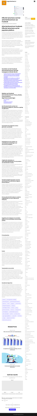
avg (25, 132)
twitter (26, 327)
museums (26, 262)
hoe (25, 209)
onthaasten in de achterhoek (29, 278)
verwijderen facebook (28, 354)
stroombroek (27, 320)
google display (27, 191)
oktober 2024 (27, 84)
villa (25, 355)
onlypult (26, 276)
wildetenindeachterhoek (28, 369)
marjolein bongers (28, 241)
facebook (3, 299)
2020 (25, 118)
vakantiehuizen (27, 344)
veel (25, 352)
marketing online (27, 245)
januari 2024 (27, 97)
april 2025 (26, 76)
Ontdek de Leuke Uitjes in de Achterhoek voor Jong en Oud (30, 43)
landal (26, 231)
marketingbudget (5, 311)
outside (26, 283)
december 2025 (27, 65)
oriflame (26, 280)
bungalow (26, 148)
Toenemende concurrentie (8, 101)
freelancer (26, 184)
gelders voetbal (27, 187)
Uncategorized (27, 328)
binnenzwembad (27, 141)
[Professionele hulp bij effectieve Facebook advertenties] (12, 357)
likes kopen (26, 238)
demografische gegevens (6, 305)
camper (26, 153)
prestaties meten (17, 313)
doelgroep (13, 305)
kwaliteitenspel (27, 230)
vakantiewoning (27, 349)
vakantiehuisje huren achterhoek (30, 342)
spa (25, 317)
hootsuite (26, 211)
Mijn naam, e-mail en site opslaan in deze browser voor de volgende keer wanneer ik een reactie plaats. (12, 398)
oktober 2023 (27, 101)
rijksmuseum (27, 299)
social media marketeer (28, 310)
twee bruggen (27, 325)
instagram (26, 216)
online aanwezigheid (5, 313)
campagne (12, 303)
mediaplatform (27, 255)
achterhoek (26, 119)
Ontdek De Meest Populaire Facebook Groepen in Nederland (30, 25)
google (26, 190)
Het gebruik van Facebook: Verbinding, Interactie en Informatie (12, 349)
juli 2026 (26, 55)
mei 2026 (26, 58)
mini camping (27, 258)
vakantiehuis (27, 338)
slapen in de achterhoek (28, 303)
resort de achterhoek (28, 297)
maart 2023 (26, 111)
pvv (25, 292)
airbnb (26, 128)
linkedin (26, 240)
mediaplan (26, 254)
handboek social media (28, 202)
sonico (26, 316)
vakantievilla (27, 348)
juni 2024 (26, 90)
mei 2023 (26, 108)
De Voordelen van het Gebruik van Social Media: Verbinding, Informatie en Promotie (30, 28)
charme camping (27, 160)
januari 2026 (27, 63)
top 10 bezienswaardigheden (29, 321)
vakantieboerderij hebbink (29, 335)
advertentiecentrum (5, 301)
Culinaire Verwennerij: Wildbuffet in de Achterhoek (30, 36)
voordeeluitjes (27, 359)
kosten (26, 228)
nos (25, 273)
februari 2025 (27, 79)
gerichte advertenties (5, 309)
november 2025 (27, 66)
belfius (26, 135)
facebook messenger (28, 181)
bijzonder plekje (27, 139)
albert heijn (26, 129)
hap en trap (26, 203)
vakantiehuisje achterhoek (29, 341)
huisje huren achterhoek (28, 214)
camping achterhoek (28, 156)
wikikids (26, 368)
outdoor (26, 282)
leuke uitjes (26, 235)
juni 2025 (26, 73)
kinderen (26, 223)
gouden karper (27, 193)
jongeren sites (27, 221)
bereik (8, 303)
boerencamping (27, 143)
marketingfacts (27, 248)
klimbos (26, 224)
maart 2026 (26, 60)
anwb (26, 131)
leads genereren (17, 309)
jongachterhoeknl (6, 23)
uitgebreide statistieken (11, 317)
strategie (3, 317)
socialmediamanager (28, 314)
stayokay (26, 318)
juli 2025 (26, 72)
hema (26, 207)
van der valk (27, 351)
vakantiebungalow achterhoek (29, 337)
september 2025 (27, 69)
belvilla (26, 136)
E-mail (12, 392)
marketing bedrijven (28, 244)
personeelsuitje (27, 285)
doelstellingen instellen (6, 307)
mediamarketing (27, 252)
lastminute (26, 234)
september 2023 (27, 103)
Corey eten (26, 45)
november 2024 (27, 83)
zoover (26, 376)
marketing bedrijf (27, 242)
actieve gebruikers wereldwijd (11, 299)
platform (11, 313)
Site (19, 392)
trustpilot (26, 324)
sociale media (14, 315)
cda (25, 157)
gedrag (17, 307)
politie (26, 286)
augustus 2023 (27, 104)
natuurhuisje (27, 266)
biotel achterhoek (27, 142)
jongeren (26, 220)
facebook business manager (29, 180)
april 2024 (26, 93)
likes (25, 237)
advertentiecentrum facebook (15, 301)
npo (25, 275)
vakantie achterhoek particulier (30, 331)
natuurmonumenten (28, 268)
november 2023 (27, 100)
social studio (27, 313)
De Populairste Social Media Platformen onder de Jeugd (29, 31)
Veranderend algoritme (8, 102)
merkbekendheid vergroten (13, 311)
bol (25, 145)
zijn (25, 375)
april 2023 (26, 110)
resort (26, 296)
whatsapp (26, 365)
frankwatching (27, 183)
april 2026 (26, 59)
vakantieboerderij (27, 334)
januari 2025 (27, 80)
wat (25, 362)
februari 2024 (27, 96)
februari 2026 (27, 62)
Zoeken (26, 17)
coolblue (26, 163)
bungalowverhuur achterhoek (29, 152)
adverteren (4, 303)
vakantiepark (27, 345)
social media (27, 306)
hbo (25, 206)
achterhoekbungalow (28, 124)
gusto (26, 199)
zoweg (26, 379)
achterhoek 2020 (27, 121)
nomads (26, 272)
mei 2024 (26, 91)
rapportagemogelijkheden (6, 315)
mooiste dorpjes (27, 261)
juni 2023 (26, 107)
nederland (26, 269)
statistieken (19, 315)
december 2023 (27, 98)
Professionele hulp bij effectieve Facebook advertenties (12, 366)
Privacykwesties (6, 99)
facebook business (28, 179)
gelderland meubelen (28, 186)
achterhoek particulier (28, 122)
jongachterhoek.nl (11, 1)
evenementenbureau (28, 176)
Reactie (12, 380)
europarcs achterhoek (28, 173)
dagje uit (26, 167)
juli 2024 (26, 89)
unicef (26, 330)
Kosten (5, 100)
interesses (12, 309)
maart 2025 (26, 77)
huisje (26, 213)
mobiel (26, 259)
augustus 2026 (27, 53)
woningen (26, 372)
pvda (25, 290)
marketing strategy (28, 247)
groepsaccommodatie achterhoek (28, 195)
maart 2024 (26, 94)
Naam (5, 392)
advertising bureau (28, 125)
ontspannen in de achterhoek (29, 279)
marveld (26, 249)
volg (25, 358)
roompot (26, 300)
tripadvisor (26, 323)
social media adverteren (28, 307)
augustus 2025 (27, 70)
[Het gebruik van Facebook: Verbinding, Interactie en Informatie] (12, 339)
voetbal (26, 356)
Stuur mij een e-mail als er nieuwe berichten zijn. (12, 407)
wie (25, 366)
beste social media (28, 138)
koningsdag (27, 227)
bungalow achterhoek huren (29, 149)
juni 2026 (26, 56)
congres (26, 162)
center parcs (27, 159)
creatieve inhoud (18, 303)
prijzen (26, 289)
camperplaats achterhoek (29, 155)
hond (26, 210)
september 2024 (27, 86)
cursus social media (28, 166)
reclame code (27, 293)
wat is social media (28, 363)
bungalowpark (27, 150)
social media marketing (28, 311)
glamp (26, 188)
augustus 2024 (27, 87)
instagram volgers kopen (29, 217)
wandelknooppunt (28, 361)
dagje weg (26, 169)
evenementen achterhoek (29, 174)
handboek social (27, 200)
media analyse (27, 251)
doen (25, 170)
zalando (26, 373)
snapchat (26, 304)
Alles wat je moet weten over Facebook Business (12, 331)
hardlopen (26, 204)
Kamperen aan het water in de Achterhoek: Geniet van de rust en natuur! (30, 33)
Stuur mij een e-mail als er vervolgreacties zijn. (13, 404)
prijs (25, 287)
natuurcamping (27, 265)
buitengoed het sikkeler (28, 146)
